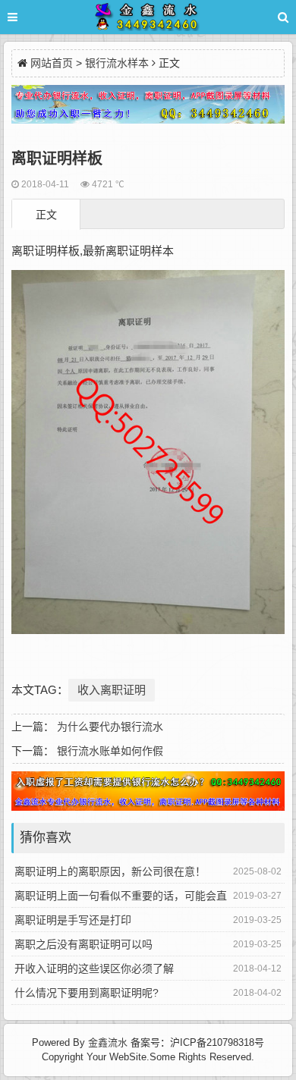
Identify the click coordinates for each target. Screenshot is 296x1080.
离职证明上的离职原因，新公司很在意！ (110, 871)
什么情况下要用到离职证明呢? (86, 993)
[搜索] (283, 17)
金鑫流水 (108, 1042)
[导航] (27, 17)
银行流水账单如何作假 (110, 751)
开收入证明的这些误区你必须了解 (94, 968)
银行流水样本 (117, 63)
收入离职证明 (111, 689)
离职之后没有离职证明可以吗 (83, 944)
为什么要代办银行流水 (110, 727)
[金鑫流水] (148, 19)
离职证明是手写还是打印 (72, 920)
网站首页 (51, 63)
